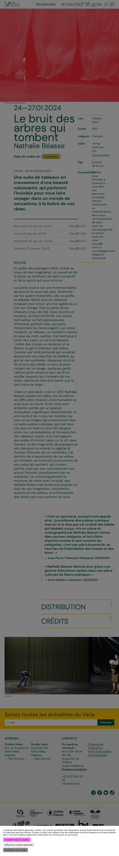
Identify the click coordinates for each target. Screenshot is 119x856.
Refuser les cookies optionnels (19, 845)
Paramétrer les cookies (15, 850)
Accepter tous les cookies (17, 839)
